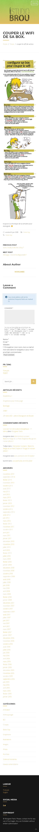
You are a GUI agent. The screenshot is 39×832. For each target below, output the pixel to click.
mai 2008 (6, 588)
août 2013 (6, 488)
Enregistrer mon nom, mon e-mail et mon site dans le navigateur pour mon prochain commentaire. (18, 349)
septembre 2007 (9, 612)
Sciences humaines (10, 759)
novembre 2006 (8, 641)
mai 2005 (6, 685)
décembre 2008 (8, 568)
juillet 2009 (6, 556)
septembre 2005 (9, 679)
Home (5, 44)
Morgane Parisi (17, 431)
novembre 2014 (8, 474)
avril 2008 (6, 591)
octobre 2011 (8, 529)
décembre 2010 (8, 541)
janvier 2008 (7, 600)
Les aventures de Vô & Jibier (25, 456)
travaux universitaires (10, 764)
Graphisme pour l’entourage (13, 401)
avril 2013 (6, 494)
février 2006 (7, 664)
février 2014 (7, 480)
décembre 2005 (8, 670)
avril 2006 (6, 658)
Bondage (6, 406)
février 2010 (7, 553)
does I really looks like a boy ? (13, 247)
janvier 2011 (7, 538)
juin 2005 (6, 682)
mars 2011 (7, 535)
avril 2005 (6, 688)
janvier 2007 (7, 635)
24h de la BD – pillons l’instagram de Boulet (18, 416)
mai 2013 (6, 491)
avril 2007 (6, 626)
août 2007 (6, 614)
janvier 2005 (7, 697)
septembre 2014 (9, 477)
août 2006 (6, 647)
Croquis (5, 724)
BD (4, 720)
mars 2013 (7, 497)
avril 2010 (6, 550)
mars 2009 (7, 559)
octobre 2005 (8, 676)
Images (5, 744)
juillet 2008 (6, 582)
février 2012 (7, 524)
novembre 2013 (8, 483)
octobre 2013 (8, 486)
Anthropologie (8, 715)
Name (6, 339)
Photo (5, 749)
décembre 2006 (8, 638)
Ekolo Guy (26, 232)
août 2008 (6, 579)
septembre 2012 (9, 512)
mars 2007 (7, 629)
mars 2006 (7, 661)
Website (6, 345)
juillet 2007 (6, 617)
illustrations (7, 739)
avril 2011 (6, 532)
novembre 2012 (8, 506)
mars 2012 (7, 521)
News (12, 44)
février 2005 (7, 694)
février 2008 (7, 597)
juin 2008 (6, 585)
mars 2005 (7, 691)
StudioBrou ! (7, 396)
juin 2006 (6, 653)
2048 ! (5, 411)
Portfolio (6, 754)
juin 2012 (6, 518)
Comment (8, 308)
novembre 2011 (8, 527)
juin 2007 (6, 620)
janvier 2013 (7, 503)
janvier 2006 (7, 667)
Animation (6, 710)
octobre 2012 (8, 509)
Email (5, 342)
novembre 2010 (8, 544)
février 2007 (7, 632)
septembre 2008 (9, 576)
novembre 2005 (8, 673)
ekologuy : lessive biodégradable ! (14, 255)
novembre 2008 (8, 571)
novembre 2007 (8, 606)
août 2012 (6, 515)
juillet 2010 (6, 547)
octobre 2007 (8, 609)
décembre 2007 (8, 603)
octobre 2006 (8, 644)
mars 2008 (7, 594)
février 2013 (7, 500)
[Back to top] (36, 829)
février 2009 (7, 562)
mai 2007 (6, 623)
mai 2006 (6, 655)
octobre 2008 (8, 573)
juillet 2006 (6, 650)
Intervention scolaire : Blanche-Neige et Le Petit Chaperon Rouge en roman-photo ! (19, 438)
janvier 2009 (7, 565)
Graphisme (7, 734)
